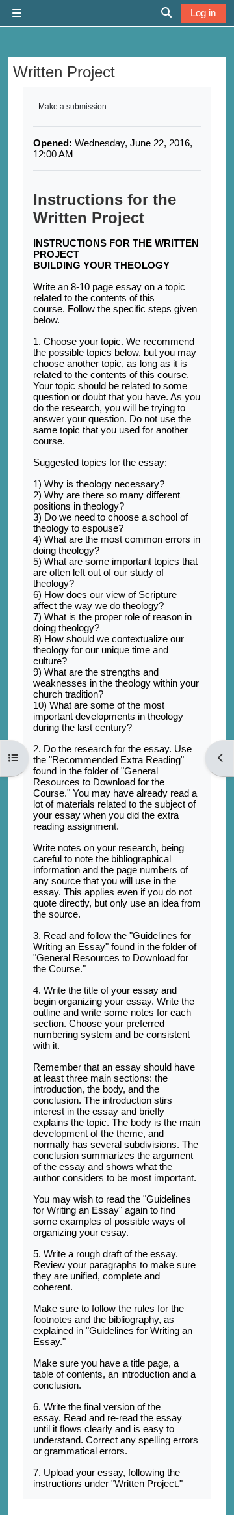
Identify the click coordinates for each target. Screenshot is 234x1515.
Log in (203, 12)
